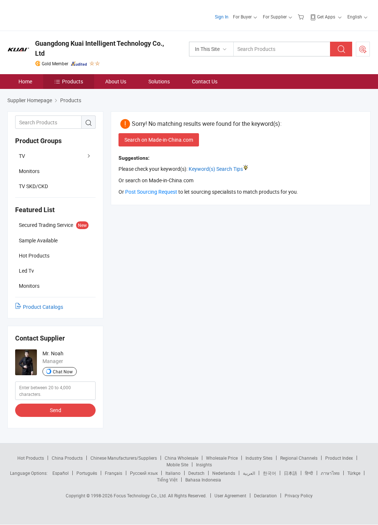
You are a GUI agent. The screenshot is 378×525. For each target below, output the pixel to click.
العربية (249, 473)
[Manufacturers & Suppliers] (54, 14)
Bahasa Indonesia (203, 480)
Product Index (339, 458)
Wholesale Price (222, 458)
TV (22, 155)
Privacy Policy (299, 495)
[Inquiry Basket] (302, 17)
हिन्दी (309, 473)
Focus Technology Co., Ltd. (141, 495)
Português (86, 473)
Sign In (221, 17)
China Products (67, 458)
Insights (204, 464)
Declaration (265, 495)
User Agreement (230, 495)
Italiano (173, 473)
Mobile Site (177, 464)
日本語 (290, 473)
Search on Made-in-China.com (158, 139)
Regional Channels (298, 458)
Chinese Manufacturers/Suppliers (123, 458)
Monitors (29, 171)
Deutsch (196, 473)
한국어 (269, 473)
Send (55, 410)
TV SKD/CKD (33, 186)
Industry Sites (258, 458)
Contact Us (204, 81)
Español (60, 473)
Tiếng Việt (167, 480)
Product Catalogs (43, 306)
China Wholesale (181, 458)
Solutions (159, 81)
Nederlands (223, 473)
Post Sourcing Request (363, 49)
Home (25, 81)
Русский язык (144, 473)
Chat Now (63, 371)
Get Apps (326, 17)
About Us (115, 81)
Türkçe (353, 473)
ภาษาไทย (330, 473)
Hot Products (30, 458)
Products (72, 81)
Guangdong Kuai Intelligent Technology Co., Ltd (99, 48)
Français (113, 473)
